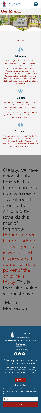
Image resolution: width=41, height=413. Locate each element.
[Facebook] (15, 353)
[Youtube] (23, 353)
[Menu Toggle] (36, 4)
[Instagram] (19, 353)
